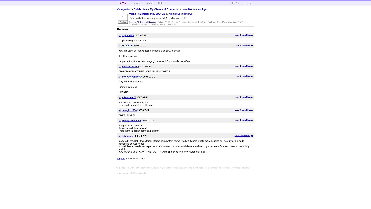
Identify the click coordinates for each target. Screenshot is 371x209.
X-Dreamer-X (129, 97)
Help (160, 3)
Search (149, 3)
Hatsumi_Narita (130, 66)
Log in (247, 3)
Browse (136, 3)
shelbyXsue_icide (131, 120)
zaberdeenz (128, 136)
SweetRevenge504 (132, 76)
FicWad (123, 3)
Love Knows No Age (194, 9)
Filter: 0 (233, 3)
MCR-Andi (127, 45)
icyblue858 (128, 35)
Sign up (121, 158)
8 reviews (187, 13)
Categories (124, 9)
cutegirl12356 (129, 110)
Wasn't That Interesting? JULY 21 (147, 14)
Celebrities (140, 9)
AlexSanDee (175, 13)
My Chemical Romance (164, 9)
